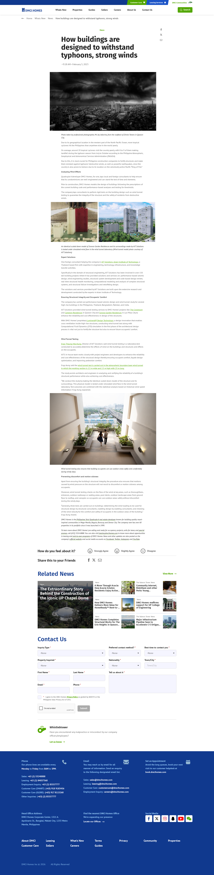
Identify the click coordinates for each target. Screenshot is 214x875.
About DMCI (29, 840)
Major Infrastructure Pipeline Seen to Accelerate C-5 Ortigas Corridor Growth (147, 622)
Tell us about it (117, 672)
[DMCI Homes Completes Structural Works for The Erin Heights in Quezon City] (128, 621)
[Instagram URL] (164, 818)
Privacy (123, 840)
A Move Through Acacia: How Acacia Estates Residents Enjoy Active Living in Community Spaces (107, 588)
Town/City (150, 660)
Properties (77, 9)
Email (41, 684)
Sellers (104, 9)
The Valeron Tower (143, 582)
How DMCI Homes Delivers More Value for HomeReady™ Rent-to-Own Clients (106, 605)
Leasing (50, 840)
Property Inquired (47, 660)
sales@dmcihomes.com (101, 779)
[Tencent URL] (173, 818)
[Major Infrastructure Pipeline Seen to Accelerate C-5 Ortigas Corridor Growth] (169, 621)
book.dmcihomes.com (155, 772)
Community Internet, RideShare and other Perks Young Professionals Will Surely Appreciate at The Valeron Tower (148, 588)
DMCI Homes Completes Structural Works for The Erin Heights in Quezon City (107, 622)
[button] (84, 708)
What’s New (77, 840)
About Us (131, 9)
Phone (77, 684)
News (50, 18)
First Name (43, 672)
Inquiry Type (44, 647)
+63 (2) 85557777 (51, 784)
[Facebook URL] (148, 818)
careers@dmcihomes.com (116, 791)
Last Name (79, 672)
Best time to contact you (157, 647)
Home (29, 18)
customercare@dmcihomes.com (114, 787)
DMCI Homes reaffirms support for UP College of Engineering (148, 605)
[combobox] (71, 653)
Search (186, 9)
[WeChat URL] (189, 818)
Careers (117, 9)
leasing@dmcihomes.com (104, 783)
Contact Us (147, 9)
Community (150, 840)
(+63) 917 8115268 (54, 792)
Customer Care (30, 845)
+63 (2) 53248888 (36, 776)
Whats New (60, 9)
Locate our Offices (92, 821)
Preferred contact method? (122, 647)
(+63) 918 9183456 (55, 788)
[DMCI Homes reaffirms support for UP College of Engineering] (169, 604)
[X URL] (156, 818)
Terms (98, 840)
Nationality (115, 660)
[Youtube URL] (181, 818)
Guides (92, 9)
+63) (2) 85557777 (47, 796)
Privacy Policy (72, 697)
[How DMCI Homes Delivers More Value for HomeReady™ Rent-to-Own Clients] (128, 604)
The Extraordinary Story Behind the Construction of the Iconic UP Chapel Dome (64, 593)
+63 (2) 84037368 (39, 780)
